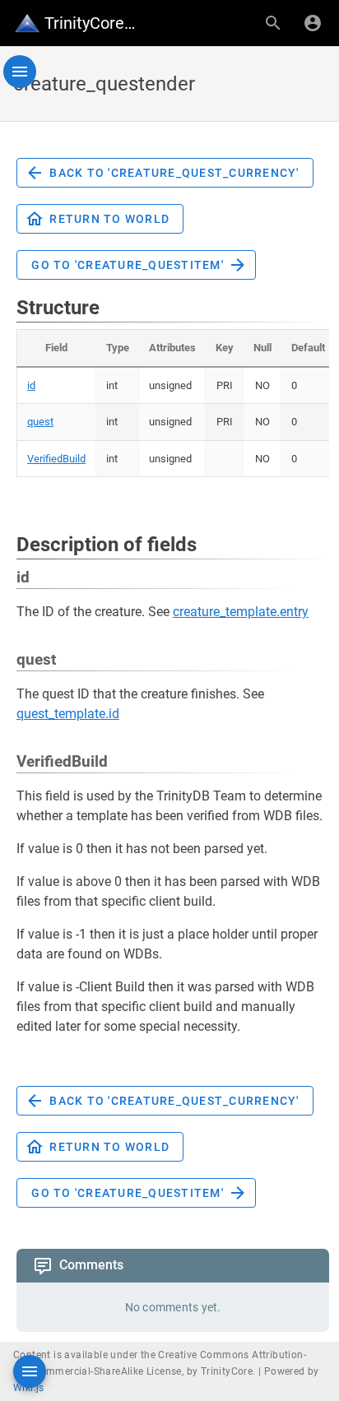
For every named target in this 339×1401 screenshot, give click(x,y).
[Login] (312, 23)
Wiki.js (28, 1388)
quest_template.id (67, 713)
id (31, 385)
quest (40, 421)
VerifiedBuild (56, 458)
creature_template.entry (241, 611)
